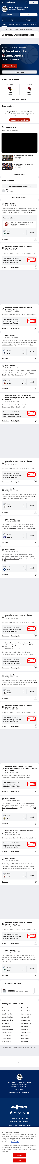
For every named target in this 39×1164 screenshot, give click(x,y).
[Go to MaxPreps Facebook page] (28, 1112)
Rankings (34, 24)
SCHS (9, 231)
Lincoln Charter (6, 1038)
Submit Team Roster (19, 197)
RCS (8, 234)
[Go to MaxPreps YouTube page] (15, 1112)
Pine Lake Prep (25, 1020)
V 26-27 (9, 15)
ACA (8, 353)
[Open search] (26, 2)
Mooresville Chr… (26, 1011)
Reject (19, 1160)
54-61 (30, 213)
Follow (29, 15)
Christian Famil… (7, 1014)
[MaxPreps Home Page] (6, 29)
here (29, 186)
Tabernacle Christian (8, 868)
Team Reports (7, 258)
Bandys (4, 1008)
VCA (8, 818)
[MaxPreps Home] (10, 2)
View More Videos (19, 174)
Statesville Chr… (26, 1032)
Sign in (34, 2)
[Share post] (35, 239)
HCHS (9, 507)
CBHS (9, 693)
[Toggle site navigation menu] (2, 2)
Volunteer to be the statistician (19, 120)
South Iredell (25, 1026)
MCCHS (9, 537)
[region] (19, 1145)
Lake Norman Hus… (8, 1029)
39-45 (9, 962)
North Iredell (25, 1017)
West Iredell (24, 1035)
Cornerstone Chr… (7, 1020)
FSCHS (7, 569)
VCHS (9, 383)
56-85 (33, 868)
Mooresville (24, 1008)
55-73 (24, 684)
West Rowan (25, 1038)
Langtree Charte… (7, 1032)
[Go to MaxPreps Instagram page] (19, 1112)
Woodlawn (24, 1041)
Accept (19, 1155)
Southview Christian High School (19, 1082)
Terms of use (12, 1125)
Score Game (10, 66)
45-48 (31, 345)
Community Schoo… (8, 1017)
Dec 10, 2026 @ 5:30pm (10, 60)
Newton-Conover (26, 1014)
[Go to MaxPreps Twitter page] (24, 1112)
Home (4, 24)
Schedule (11, 24)
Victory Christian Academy (10, 808)
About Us (14, 1118)
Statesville (24, 1029)
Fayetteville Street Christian (10, 559)
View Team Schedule (19, 99)
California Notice (25, 1125)
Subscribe (13, 1122)
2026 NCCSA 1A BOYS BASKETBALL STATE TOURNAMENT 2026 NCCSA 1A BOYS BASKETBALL (22, 224)
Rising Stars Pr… (26, 1023)
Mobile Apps (23, 1118)
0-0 (25, 375)
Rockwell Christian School (18, 959)
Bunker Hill (5, 1011)
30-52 (4, 561)
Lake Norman (6, 1026)
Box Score (5, 239)
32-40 (25, 498)
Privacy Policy (24, 1122)
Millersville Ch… (7, 1041)
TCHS (9, 876)
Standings (26, 24)
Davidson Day (6, 1023)
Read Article (5, 267)
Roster (18, 24)
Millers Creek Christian (9, 529)
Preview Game (19, 72)
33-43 (34, 529)
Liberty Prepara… (7, 1035)
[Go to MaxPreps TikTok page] (11, 1112)
